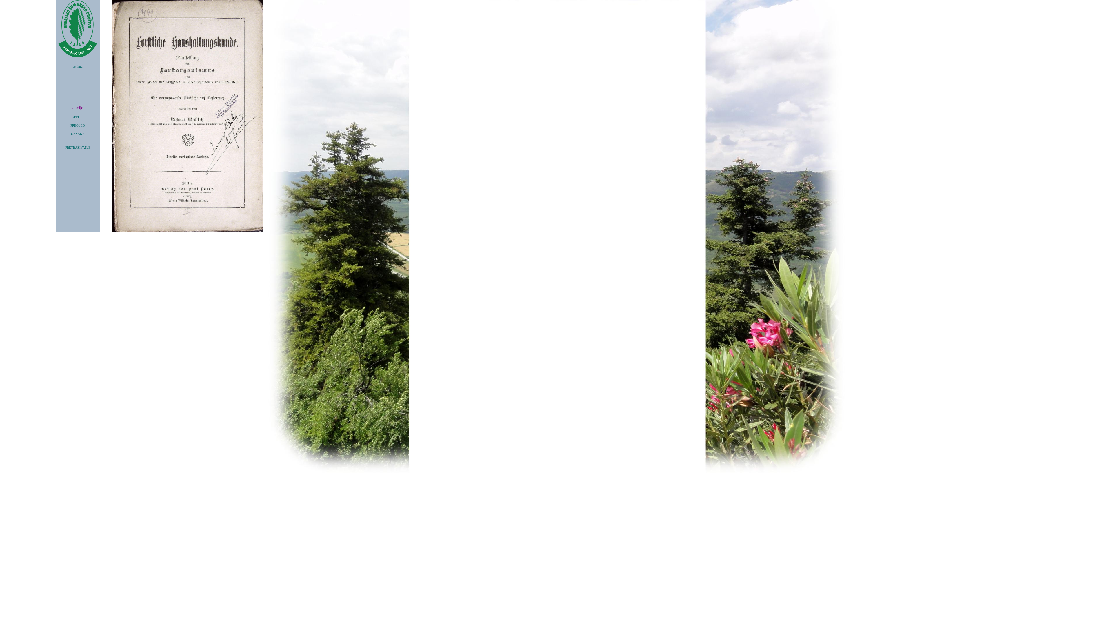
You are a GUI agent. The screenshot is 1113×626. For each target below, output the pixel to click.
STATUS (77, 117)
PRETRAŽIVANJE (77, 147)
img (80, 66)
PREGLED (77, 125)
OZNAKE (77, 134)
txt (74, 66)
